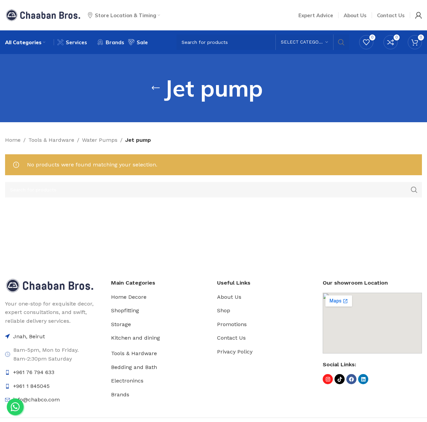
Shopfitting (125, 310)
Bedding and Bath (134, 367)
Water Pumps (99, 140)
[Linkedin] (363, 379)
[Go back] (155, 88)
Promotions (232, 324)
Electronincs (127, 380)
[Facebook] (351, 379)
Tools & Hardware (51, 140)
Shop (223, 310)
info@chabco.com (36, 399)
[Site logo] (43, 14)
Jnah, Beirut (29, 336)
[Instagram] (328, 379)
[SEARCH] (341, 42)
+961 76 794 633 (33, 372)
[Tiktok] (340, 379)
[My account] (418, 15)
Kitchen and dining (135, 338)
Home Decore (128, 297)
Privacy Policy (234, 351)
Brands (120, 394)
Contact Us (231, 338)
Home (13, 140)
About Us (229, 297)
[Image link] (49, 285)
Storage (121, 324)
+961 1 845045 (31, 386)
